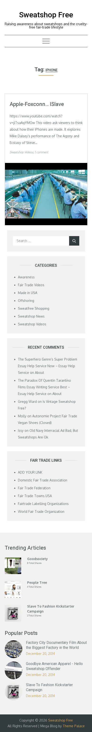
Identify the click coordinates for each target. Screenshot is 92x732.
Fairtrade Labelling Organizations (43, 504)
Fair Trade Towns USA (35, 496)
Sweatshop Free (46, 14)
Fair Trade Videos (31, 285)
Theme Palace (74, 726)
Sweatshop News (31, 316)
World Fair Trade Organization (41, 511)
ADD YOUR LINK (30, 472)
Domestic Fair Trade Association (42, 480)
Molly (22, 416)
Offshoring (26, 301)
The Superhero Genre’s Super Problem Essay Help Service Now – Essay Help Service (47, 366)
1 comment (41, 152)
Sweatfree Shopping (33, 308)
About (39, 373)
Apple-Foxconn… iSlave (37, 104)
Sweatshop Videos (21, 152)
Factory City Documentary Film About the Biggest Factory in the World (56, 645)
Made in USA (27, 293)
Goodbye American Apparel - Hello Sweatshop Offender (54, 666)
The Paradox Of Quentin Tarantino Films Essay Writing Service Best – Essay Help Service (44, 387)
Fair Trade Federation (34, 488)
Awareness (26, 277)
